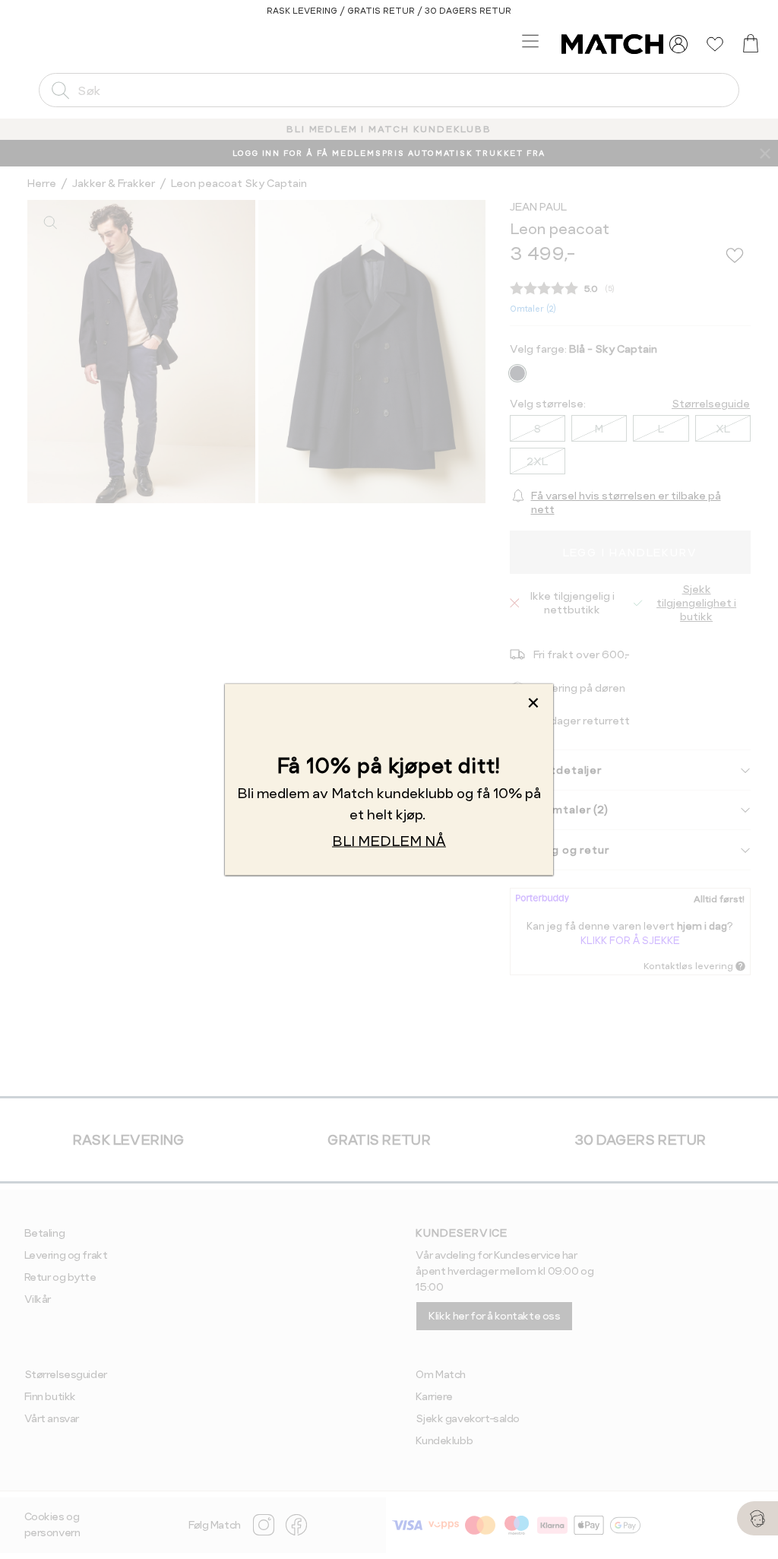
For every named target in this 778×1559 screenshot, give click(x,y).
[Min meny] (678, 44)
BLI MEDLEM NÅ (389, 840)
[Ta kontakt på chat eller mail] (757, 1518)
